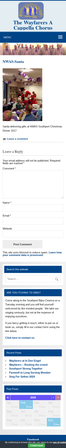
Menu (7, 37)
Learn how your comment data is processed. (32, 254)
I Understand (36, 445)
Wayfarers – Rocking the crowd (28, 364)
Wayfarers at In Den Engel (25, 360)
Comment (9, 168)
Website (7, 228)
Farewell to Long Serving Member (30, 372)
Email (7, 215)
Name (7, 202)
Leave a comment (17, 139)
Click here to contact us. (20, 337)
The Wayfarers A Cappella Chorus (33, 24)
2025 (33, 397)
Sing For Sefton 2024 (22, 376)
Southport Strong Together (25, 368)
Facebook (33, 439)
